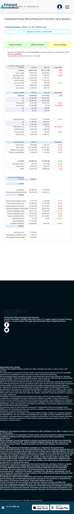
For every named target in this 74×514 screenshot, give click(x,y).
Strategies (24, 317)
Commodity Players (44, 321)
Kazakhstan (56, 321)
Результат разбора (60, 45)
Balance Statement (37, 45)
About (17, 317)
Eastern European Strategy (61, 319)
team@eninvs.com (10, 315)
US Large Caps (30, 321)
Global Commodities (12, 319)
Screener (35, 317)
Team (30, 317)
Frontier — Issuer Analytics (14, 321)
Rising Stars (36, 319)
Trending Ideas (26, 319)
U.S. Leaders (46, 319)
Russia (63, 321)
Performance (9, 317)
